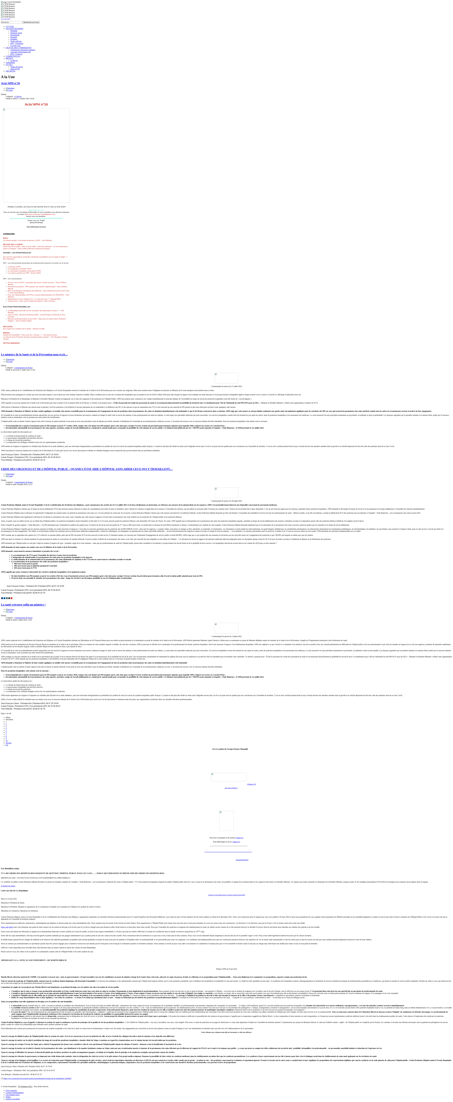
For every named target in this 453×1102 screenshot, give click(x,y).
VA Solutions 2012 (25, 1086)
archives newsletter (13, 1099)
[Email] (9, 598)
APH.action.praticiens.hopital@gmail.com (40, 214)
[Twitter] (4, 598)
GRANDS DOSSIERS (14, 29)
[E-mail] (9, 90)
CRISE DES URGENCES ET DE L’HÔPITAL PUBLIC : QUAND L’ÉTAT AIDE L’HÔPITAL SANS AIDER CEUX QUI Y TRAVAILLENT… (87, 469)
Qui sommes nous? (13, 1095)
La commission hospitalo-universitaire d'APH (24, 271)
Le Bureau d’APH (14, 267)
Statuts (8, 1097)
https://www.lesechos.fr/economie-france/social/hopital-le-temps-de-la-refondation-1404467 (37, 1078)
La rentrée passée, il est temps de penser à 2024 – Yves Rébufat (27, 239)
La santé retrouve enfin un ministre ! (23, 604)
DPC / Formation (16, 43)
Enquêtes (13, 39)
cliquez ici (239, 838)
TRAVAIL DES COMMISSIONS (18, 48)
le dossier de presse (8, 886)
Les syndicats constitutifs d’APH (19, 269)
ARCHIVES (10, 71)
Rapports (13, 37)
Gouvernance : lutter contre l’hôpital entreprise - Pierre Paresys (31, 301)
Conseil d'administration (15, 1093)
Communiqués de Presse (23, 368)
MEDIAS (9, 58)
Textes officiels (16, 41)
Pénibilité (13, 31)
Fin (7, 745)
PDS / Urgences (16, 54)
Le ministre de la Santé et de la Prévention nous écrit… (34, 354)
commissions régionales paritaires (22, 50)
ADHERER (10, 63)
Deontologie (15, 35)
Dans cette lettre (7, 927)
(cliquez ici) (251, 784)
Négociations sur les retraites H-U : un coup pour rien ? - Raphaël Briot (34, 299)
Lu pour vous (15, 46)
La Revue (14, 60)
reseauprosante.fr (242, 860)
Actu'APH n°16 (10, 83)
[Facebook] (2, 598)
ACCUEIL (10, 26)
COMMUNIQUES (13, 56)
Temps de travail (16, 67)
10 (7, 741)
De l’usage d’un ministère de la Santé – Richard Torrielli (23, 328)
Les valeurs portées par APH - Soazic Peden (24, 273)
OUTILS (9, 65)
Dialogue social (16, 33)
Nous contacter (11, 1090)
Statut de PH (15, 69)
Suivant (8, 743)
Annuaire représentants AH (20, 52)
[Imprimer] (10, 88)
